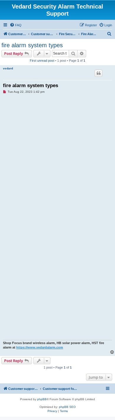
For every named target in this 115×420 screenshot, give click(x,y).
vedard (8, 68)
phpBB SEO (67, 406)
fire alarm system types (32, 45)
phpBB (42, 399)
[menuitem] (16, 25)
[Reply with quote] (98, 73)
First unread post (42, 60)
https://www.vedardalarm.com (39, 347)
